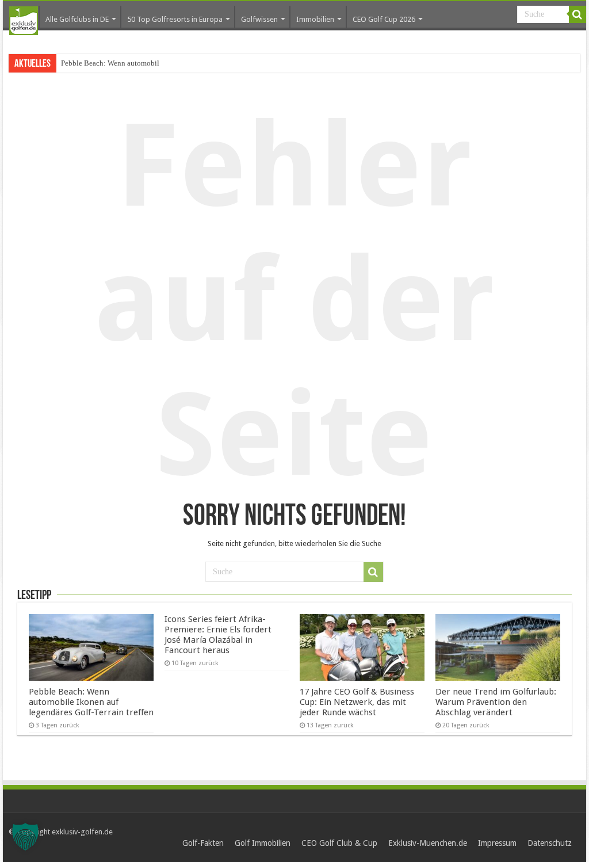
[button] (25, 836)
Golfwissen (259, 19)
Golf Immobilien (262, 843)
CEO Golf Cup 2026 (384, 19)
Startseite (24, 21)
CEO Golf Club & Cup (339, 843)
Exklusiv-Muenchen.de (427, 843)
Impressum (497, 843)
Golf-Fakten (203, 843)
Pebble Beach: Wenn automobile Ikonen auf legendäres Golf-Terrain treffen (91, 702)
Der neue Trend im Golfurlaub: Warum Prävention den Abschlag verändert (495, 702)
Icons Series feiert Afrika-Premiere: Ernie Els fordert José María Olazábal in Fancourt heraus (218, 634)
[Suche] (577, 14)
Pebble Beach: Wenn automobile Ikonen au (128, 63)
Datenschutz (549, 843)
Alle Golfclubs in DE (77, 19)
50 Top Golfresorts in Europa (175, 19)
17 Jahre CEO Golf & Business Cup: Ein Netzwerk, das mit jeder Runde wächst (357, 702)
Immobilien (315, 19)
